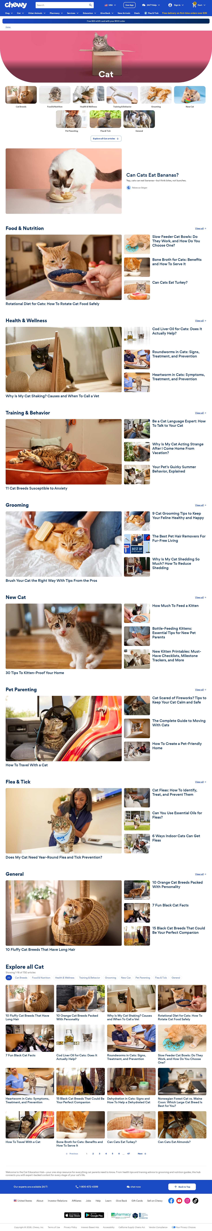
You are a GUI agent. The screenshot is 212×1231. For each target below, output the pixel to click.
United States (24, 1200)
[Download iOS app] (72, 1215)
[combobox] (65, 5)
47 (128, 1153)
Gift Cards (137, 1200)
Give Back (121, 1200)
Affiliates (76, 1200)
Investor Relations (57, 1200)
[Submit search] (90, 5)
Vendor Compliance (158, 1227)
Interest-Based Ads (90, 1227)
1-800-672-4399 (88, 1186)
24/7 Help (152, 5)
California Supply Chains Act (132, 1227)
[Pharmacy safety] (135, 1216)
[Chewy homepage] (16, 5)
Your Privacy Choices (186, 1227)
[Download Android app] (94, 1215)
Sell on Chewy (155, 1200)
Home (8, 27)
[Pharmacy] (121, 1216)
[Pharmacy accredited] (143, 1216)
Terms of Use (54, 1227)
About (39, 1200)
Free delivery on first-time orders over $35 (184, 13)
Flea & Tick (153, 13)
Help (98, 1200)
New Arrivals (124, 13)
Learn (108, 1200)
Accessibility (109, 1227)
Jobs (88, 1200)
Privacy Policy (70, 1227)
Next (140, 1153)
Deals (137, 13)
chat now (136, 1186)
